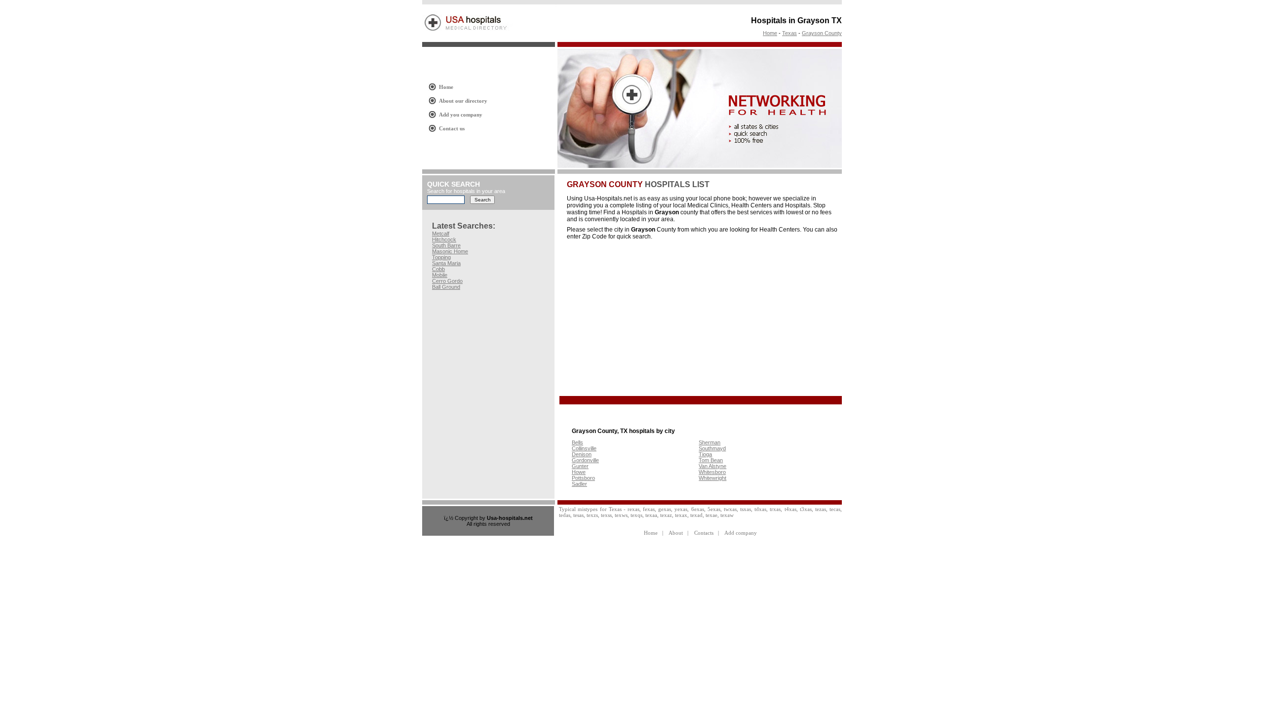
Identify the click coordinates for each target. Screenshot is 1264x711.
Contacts (703, 533)
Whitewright (712, 478)
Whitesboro (712, 472)
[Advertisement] (650, 318)
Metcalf (440, 234)
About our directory (463, 101)
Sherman (709, 442)
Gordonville (585, 460)
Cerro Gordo (447, 281)
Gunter (580, 466)
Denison (582, 454)
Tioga (705, 454)
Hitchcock (444, 239)
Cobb (438, 269)
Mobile (439, 275)
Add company (740, 533)
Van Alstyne (712, 466)
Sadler (579, 484)
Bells (577, 442)
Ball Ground (446, 287)
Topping (441, 257)
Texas (789, 33)
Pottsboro (583, 478)
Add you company (460, 115)
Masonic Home (450, 251)
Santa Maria (446, 263)
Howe (579, 472)
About (676, 533)
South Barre (446, 245)
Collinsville (584, 448)
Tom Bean (711, 460)
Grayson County (822, 33)
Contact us (452, 128)
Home (770, 33)
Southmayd (712, 448)
